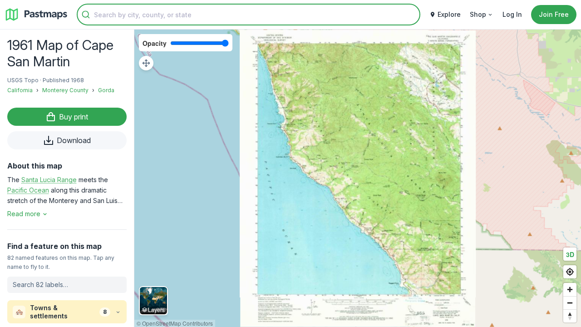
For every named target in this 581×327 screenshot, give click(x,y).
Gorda (106, 90)
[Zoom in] (569, 289)
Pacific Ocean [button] (28, 190)
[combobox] (248, 14)
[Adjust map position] (146, 63)
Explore (449, 14)
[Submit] (86, 15)
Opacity (155, 43)
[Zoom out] (569, 302)
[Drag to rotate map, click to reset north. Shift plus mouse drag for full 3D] (569, 315)
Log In (512, 14)
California (20, 90)
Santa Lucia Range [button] (49, 179)
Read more (23, 214)
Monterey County (65, 90)
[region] (357, 178)
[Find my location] (569, 271)
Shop (478, 14)
